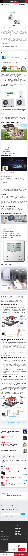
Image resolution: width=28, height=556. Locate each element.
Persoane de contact (19, 554)
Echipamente (4, 531)
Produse (3, 526)
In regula (22, 549)
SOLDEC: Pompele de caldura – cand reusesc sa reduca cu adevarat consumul (14, 438)
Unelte (2, 534)
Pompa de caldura (5, 4)
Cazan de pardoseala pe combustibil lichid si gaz (14, 495)
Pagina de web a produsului (13, 422)
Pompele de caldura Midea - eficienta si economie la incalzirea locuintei (14, 445)
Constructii (3, 529)
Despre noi (18, 528)
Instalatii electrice (5, 536)
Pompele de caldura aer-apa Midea (14, 451)
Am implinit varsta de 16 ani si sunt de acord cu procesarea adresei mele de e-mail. (14, 517)
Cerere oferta (4, 554)
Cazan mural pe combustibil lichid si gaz (14, 498)
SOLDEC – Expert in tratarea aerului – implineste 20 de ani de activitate (14, 432)
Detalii (13, 549)
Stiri (16, 526)
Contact (17, 531)
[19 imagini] (14, 18)
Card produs (14, 461)
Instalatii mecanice (5, 539)
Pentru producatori (18, 534)
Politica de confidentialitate (8, 519)
